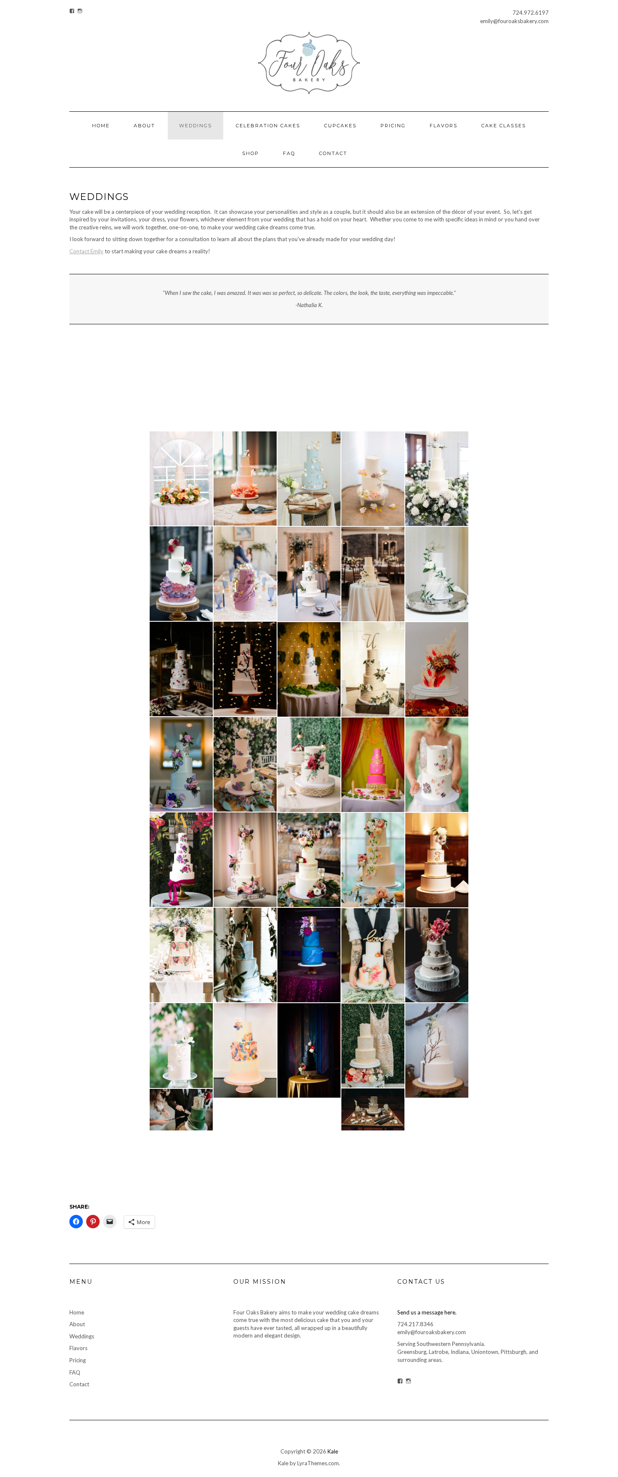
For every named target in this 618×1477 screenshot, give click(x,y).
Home (101, 126)
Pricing (393, 126)
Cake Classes (503, 126)
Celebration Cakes (268, 126)
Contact (333, 153)
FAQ (289, 153)
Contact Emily (86, 251)
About (144, 126)
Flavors (443, 126)
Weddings (195, 126)
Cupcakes (340, 126)
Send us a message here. (427, 1312)
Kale (332, 1451)
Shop (250, 153)
